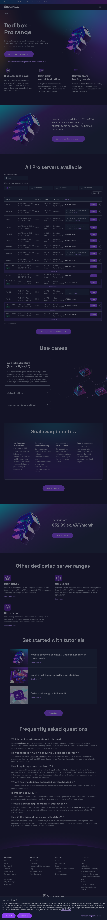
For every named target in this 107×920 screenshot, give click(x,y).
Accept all (25, 916)
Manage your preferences (91, 916)
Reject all (8, 916)
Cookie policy (66, 910)
